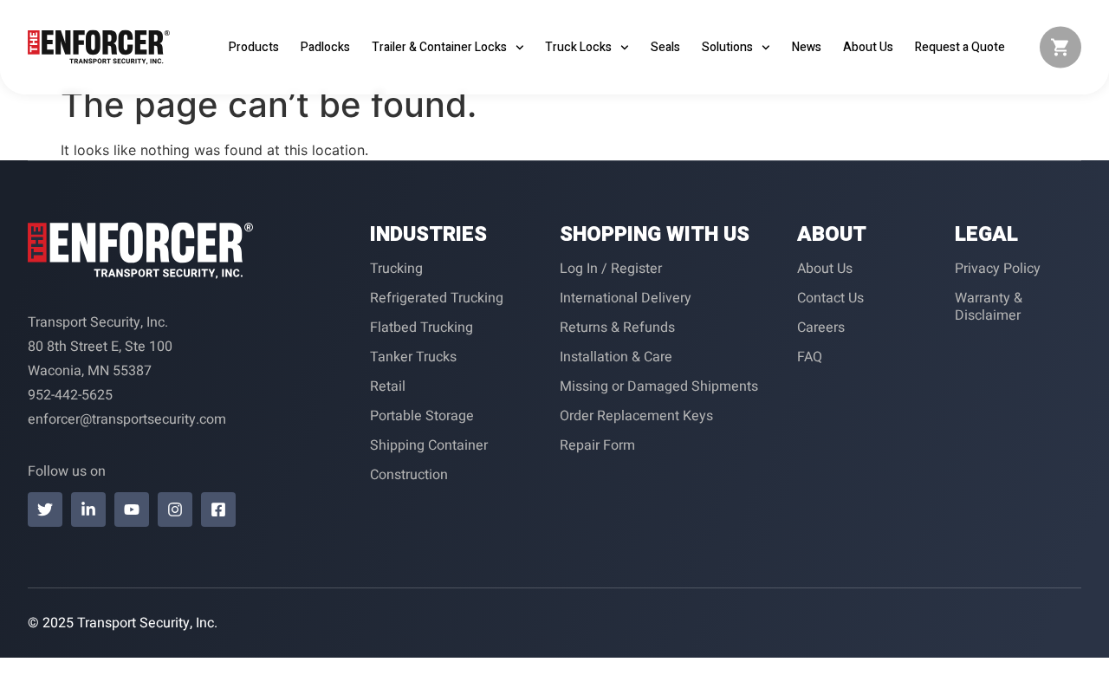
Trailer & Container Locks (439, 47)
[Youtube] (131, 509)
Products (254, 47)
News (806, 47)
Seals (665, 47)
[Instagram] (175, 509)
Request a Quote (960, 47)
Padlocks (325, 47)
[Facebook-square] (218, 509)
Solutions (727, 47)
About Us (868, 47)
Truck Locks (578, 47)
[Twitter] (45, 509)
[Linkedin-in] (88, 509)
